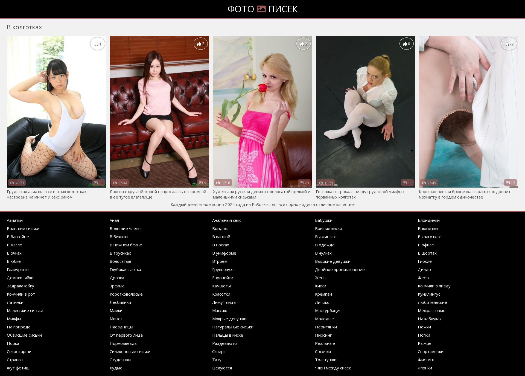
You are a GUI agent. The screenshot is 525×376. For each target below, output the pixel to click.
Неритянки (326, 327)
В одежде (325, 244)
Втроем (219, 261)
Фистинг (426, 359)
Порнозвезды (124, 343)
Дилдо (424, 269)
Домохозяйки (20, 277)
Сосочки (323, 351)
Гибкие (425, 261)
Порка (13, 343)
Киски (320, 285)
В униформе (224, 253)
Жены (320, 277)
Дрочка (117, 277)
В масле (14, 244)
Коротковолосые (126, 294)
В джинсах (325, 236)
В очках (14, 253)
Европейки (222, 277)
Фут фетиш (18, 368)
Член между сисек (333, 368)
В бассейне (18, 236)
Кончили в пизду (434, 285)
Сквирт (219, 351)
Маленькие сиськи (25, 310)
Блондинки (429, 220)
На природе (19, 327)
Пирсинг (323, 335)
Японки (425, 368)
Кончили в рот (21, 294)
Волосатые (120, 261)
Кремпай (323, 294)
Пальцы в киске (227, 335)
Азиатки (15, 220)
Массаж (219, 310)
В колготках (429, 236)
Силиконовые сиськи (130, 351)
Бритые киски (328, 228)
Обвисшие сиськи (24, 335)
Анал (114, 220)
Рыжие (424, 343)
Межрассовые (431, 310)
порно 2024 (223, 204)
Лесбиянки (120, 302)
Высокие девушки (333, 261)
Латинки (15, 302)
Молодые (324, 318)
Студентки (120, 359)
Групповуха (223, 269)
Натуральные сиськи (232, 327)
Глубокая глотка (125, 269)
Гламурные (18, 269)
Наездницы (121, 327)
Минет (116, 318)
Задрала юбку (20, 285)
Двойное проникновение (340, 269)
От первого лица (126, 335)
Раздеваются (225, 343)
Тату (216, 359)
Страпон (15, 359)
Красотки (221, 294)
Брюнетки (428, 228)
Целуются (222, 368)
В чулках (323, 253)
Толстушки (326, 359)
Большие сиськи (23, 228)
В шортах (427, 253)
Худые (116, 368)
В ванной (221, 236)
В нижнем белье (126, 244)
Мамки (116, 310)
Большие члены (125, 228)
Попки (424, 335)
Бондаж (220, 228)
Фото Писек (263, 9)
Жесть (424, 277)
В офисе (426, 244)
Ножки (424, 327)
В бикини (119, 236)
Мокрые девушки (229, 318)
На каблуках (430, 318)
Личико (322, 302)
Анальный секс (226, 220)
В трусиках (120, 253)
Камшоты (221, 285)
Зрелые (117, 285)
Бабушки (323, 220)
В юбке (14, 261)
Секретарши (19, 351)
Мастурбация (328, 310)
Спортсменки (431, 351)
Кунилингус (429, 294)
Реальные (325, 343)
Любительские (432, 302)
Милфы (14, 318)
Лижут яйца (224, 302)
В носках (220, 244)
